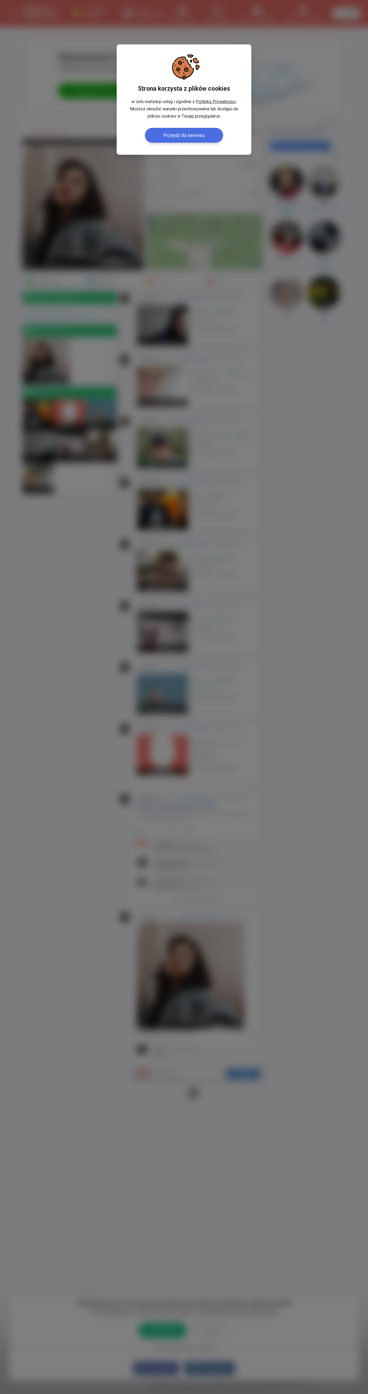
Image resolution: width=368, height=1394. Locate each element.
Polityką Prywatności (216, 101)
